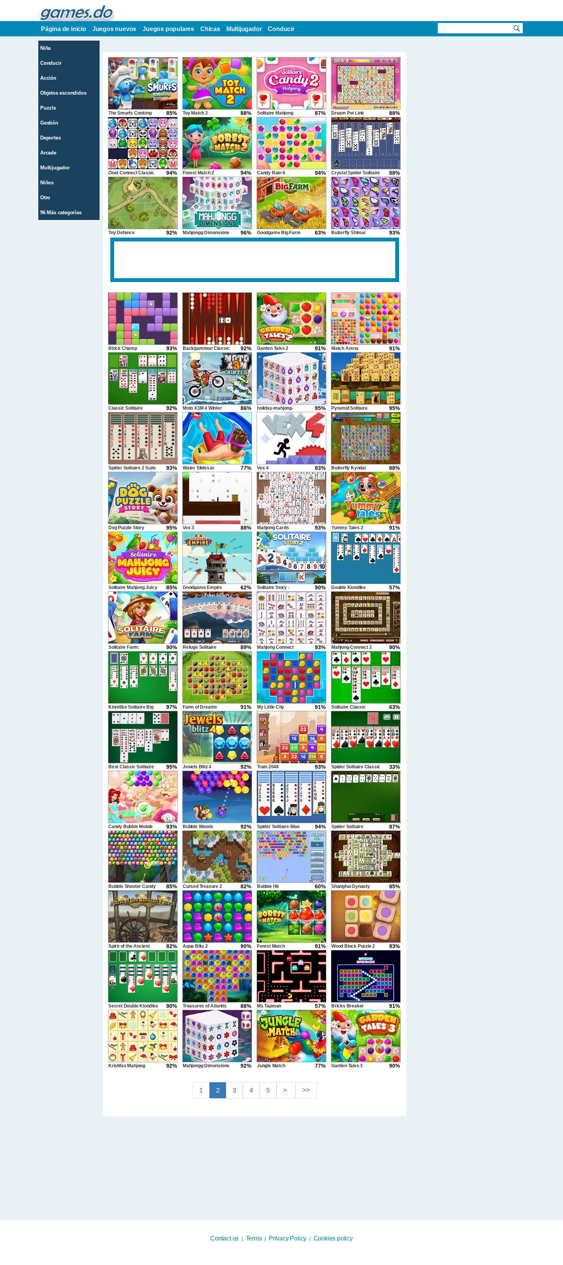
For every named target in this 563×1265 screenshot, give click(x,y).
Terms (254, 1238)
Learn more (276, 1260)
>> (306, 1090)
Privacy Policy (287, 1238)
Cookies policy (333, 1238)
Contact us (224, 1238)
